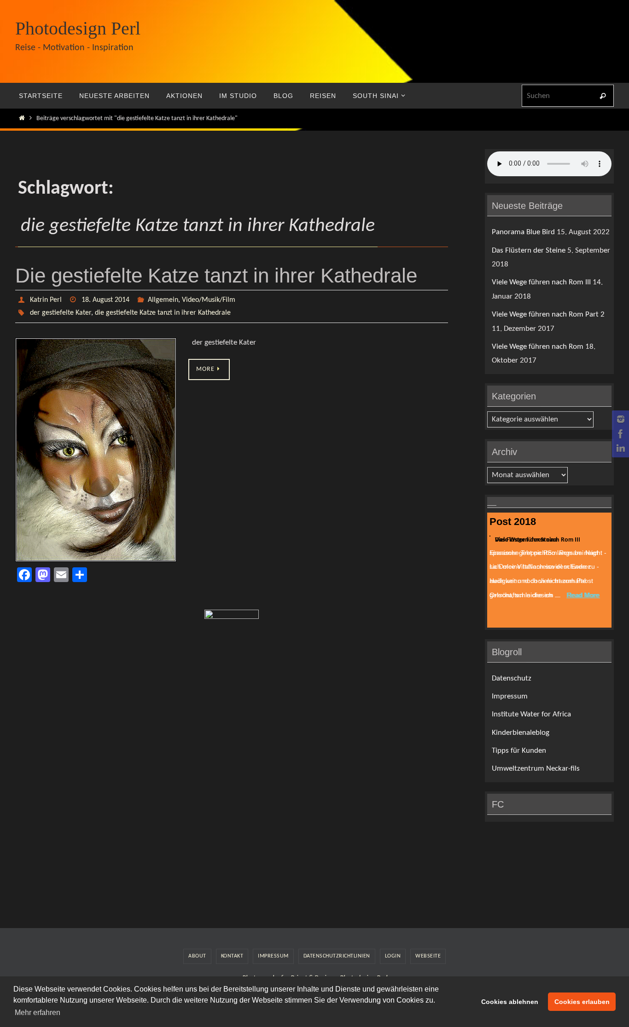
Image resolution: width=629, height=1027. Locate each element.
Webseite (428, 956)
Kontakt (232, 956)
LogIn (393, 956)
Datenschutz (511, 678)
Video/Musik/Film (208, 300)
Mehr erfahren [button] (37, 1012)
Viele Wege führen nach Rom (537, 347)
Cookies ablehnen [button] (509, 1001)
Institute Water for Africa (531, 714)
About (197, 956)
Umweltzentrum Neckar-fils (536, 769)
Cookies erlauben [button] (582, 1001)
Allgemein (163, 300)
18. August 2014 (105, 300)
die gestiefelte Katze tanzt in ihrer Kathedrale (163, 313)
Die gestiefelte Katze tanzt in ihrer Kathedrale (216, 275)
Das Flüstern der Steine (528, 250)
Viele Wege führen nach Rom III (541, 282)
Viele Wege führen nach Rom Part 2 (548, 314)
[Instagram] (619, 419)
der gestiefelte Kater (60, 313)
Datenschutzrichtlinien (336, 956)
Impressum (510, 696)
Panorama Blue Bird (523, 232)
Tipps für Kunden (519, 751)
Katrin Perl (46, 300)
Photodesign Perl (77, 28)
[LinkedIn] (619, 448)
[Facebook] (619, 434)
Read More (582, 595)
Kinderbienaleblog (520, 733)
